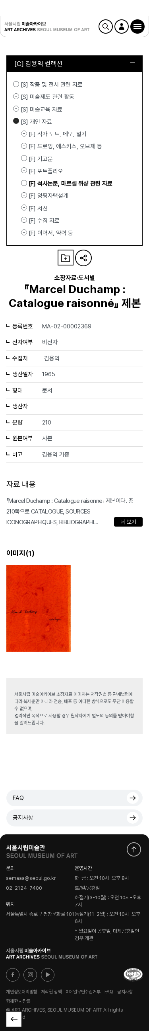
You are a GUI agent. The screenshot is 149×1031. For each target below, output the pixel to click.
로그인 (121, 26)
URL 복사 (83, 258)
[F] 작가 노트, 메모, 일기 (58, 134)
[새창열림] (41, 849)
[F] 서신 (38, 208)
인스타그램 (30, 974)
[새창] (133, 975)
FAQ (18, 798)
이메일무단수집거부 (83, 992)
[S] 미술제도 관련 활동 (16, 96)
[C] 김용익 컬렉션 (38, 64)
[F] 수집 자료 (44, 220)
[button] (137, 26)
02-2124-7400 (24, 888)
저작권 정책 (51, 992)
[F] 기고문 (41, 158)
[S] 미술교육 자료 (16, 108)
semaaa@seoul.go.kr (31, 878)
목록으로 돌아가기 (13, 1019)
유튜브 (47, 974)
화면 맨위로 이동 (134, 849)
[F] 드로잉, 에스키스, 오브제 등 (65, 146)
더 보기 (128, 522)
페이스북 (12, 974)
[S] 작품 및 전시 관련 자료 (16, 84)
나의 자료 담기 (66, 257)
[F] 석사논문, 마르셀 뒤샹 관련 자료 (70, 183)
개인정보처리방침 (21, 992)
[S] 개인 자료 (16, 121)
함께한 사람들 (18, 1001)
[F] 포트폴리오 (46, 171)
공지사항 (23, 817)
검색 (106, 26)
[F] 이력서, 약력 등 (51, 233)
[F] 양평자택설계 (48, 195)
